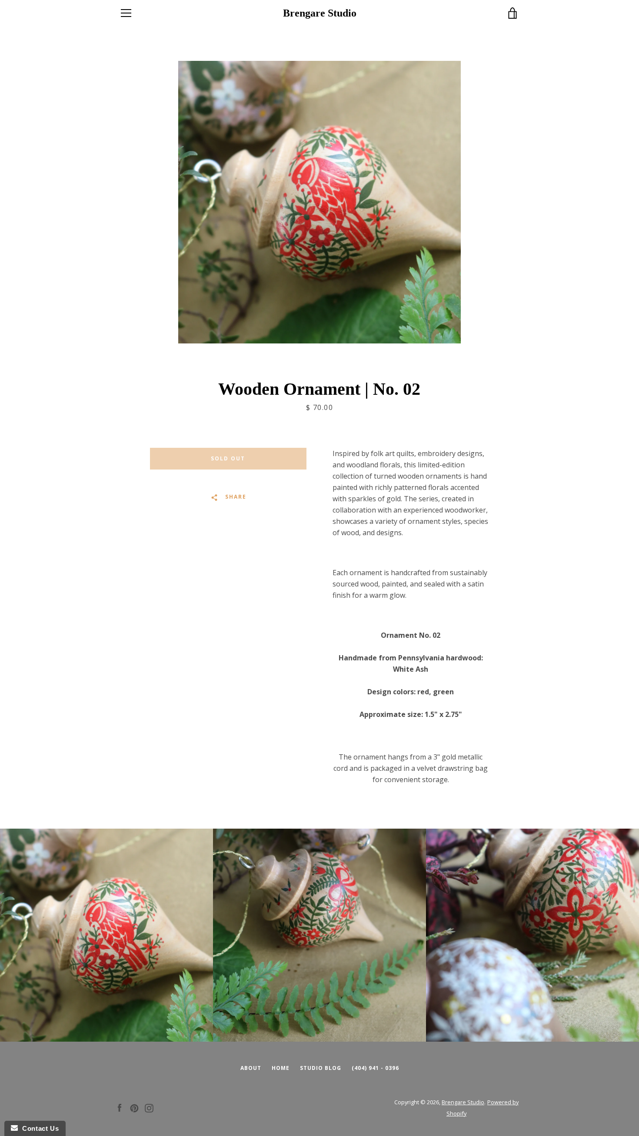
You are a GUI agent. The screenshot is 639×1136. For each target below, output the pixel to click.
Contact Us (38, 1128)
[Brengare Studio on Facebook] (119, 1107)
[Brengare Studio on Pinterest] (134, 1107)
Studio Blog (320, 1068)
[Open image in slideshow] (319, 202)
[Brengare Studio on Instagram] (149, 1107)
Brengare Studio (319, 13)
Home (281, 1068)
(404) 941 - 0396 (375, 1068)
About (250, 1068)
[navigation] (126, 13)
